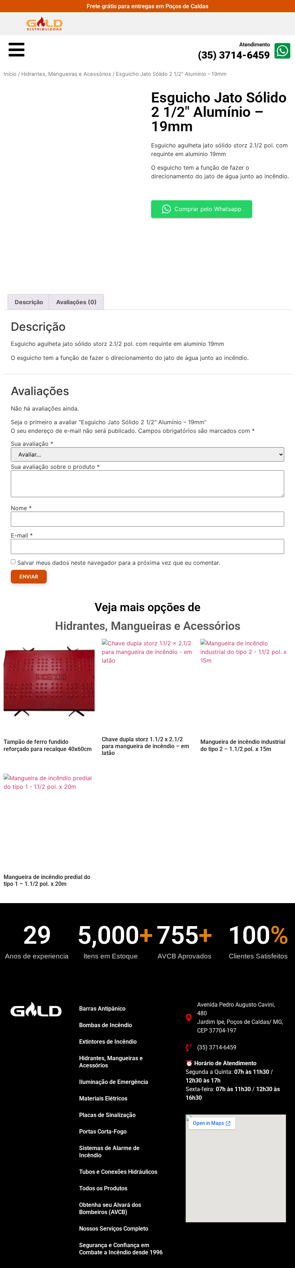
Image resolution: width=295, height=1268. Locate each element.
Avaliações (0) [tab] (76, 302)
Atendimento (254, 44)
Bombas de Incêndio (105, 1025)
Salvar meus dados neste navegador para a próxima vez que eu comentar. (118, 563)
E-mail (22, 535)
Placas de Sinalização (107, 1115)
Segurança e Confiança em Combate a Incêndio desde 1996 (121, 1249)
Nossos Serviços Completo (113, 1228)
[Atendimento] (282, 51)
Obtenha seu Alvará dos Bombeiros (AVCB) (110, 1208)
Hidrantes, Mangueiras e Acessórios (66, 74)
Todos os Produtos (103, 1188)
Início (10, 74)
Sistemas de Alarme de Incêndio (109, 1152)
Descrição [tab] (29, 302)
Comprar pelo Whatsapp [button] (207, 208)
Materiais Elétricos (103, 1098)
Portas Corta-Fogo (103, 1131)
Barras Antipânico (102, 1008)
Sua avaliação (32, 444)
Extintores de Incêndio (108, 1041)
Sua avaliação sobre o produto (55, 467)
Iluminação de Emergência (113, 1082)
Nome (21, 508)
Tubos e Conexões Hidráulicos (118, 1171)
